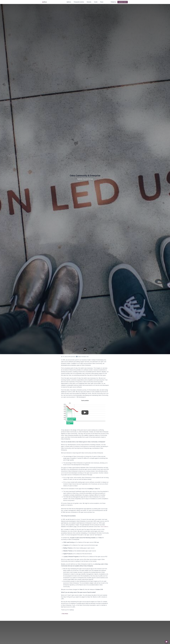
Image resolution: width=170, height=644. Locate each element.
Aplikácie (69, 2)
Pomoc (101, 2)
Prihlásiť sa (113, 2)
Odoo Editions (104, 526)
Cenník (95, 2)
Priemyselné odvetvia (79, 2)
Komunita (89, 2)
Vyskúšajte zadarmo (123, 2)
